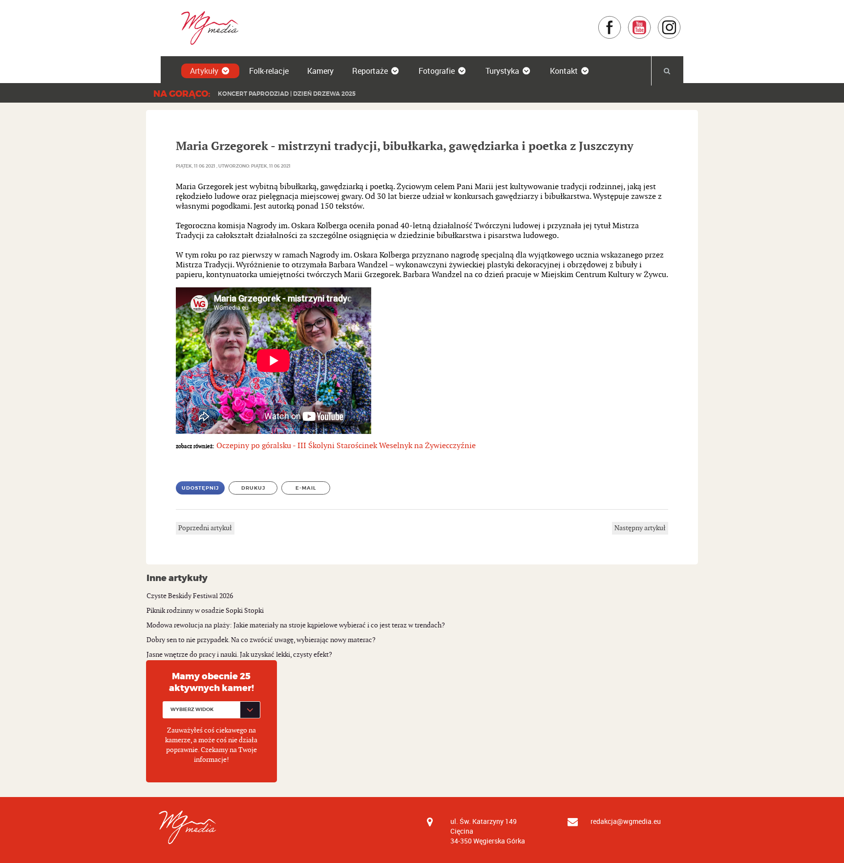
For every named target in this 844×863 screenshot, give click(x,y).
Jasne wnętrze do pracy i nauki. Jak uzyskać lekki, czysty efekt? (239, 654)
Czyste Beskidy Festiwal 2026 (190, 596)
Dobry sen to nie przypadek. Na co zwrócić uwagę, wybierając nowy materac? (261, 640)
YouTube (651, 20)
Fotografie (437, 70)
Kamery (320, 70)
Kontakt (564, 70)
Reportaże (370, 70)
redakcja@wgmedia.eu (626, 821)
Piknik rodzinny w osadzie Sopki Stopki (205, 610)
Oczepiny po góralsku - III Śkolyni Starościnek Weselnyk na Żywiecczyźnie (346, 446)
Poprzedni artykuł (205, 528)
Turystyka (502, 70)
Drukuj (253, 488)
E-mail (305, 488)
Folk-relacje (269, 70)
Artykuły (204, 70)
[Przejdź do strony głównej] (206, 27)
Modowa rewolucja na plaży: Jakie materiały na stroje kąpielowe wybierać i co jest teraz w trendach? (296, 625)
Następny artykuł (640, 528)
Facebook (621, 20)
